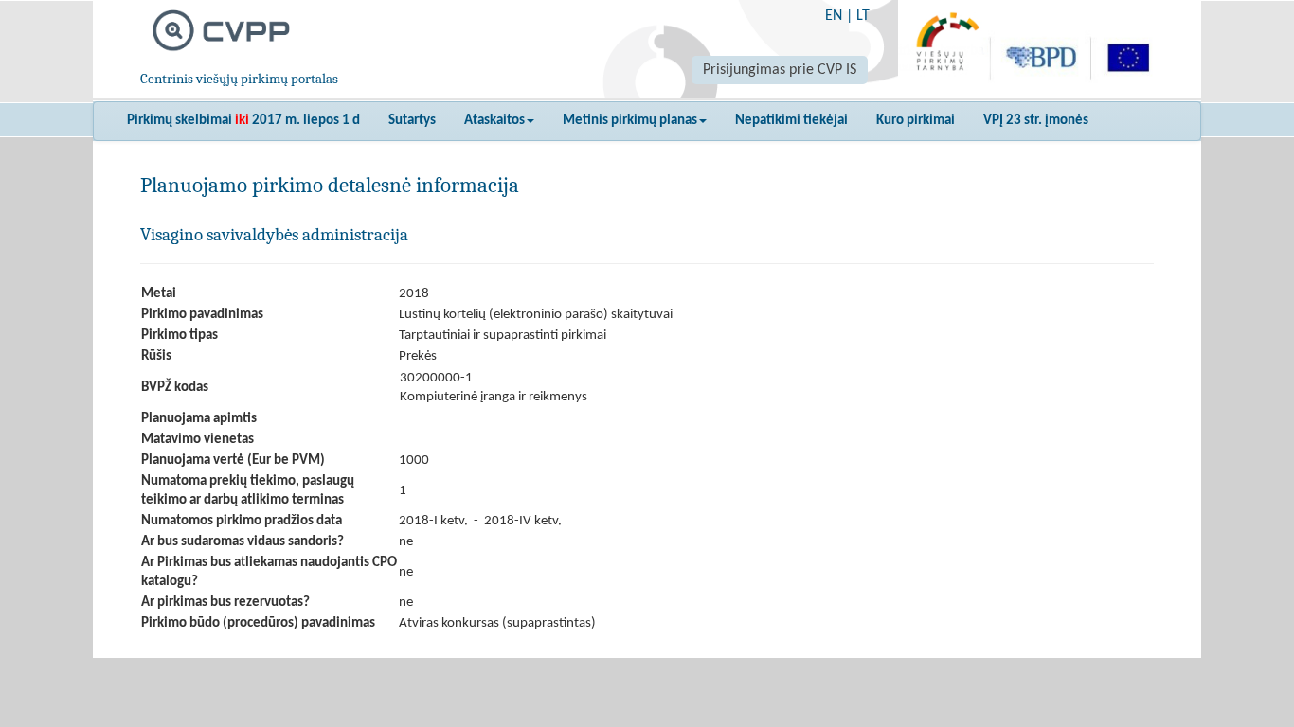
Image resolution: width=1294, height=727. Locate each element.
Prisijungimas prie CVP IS (779, 70)
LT (863, 16)
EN (833, 16)
